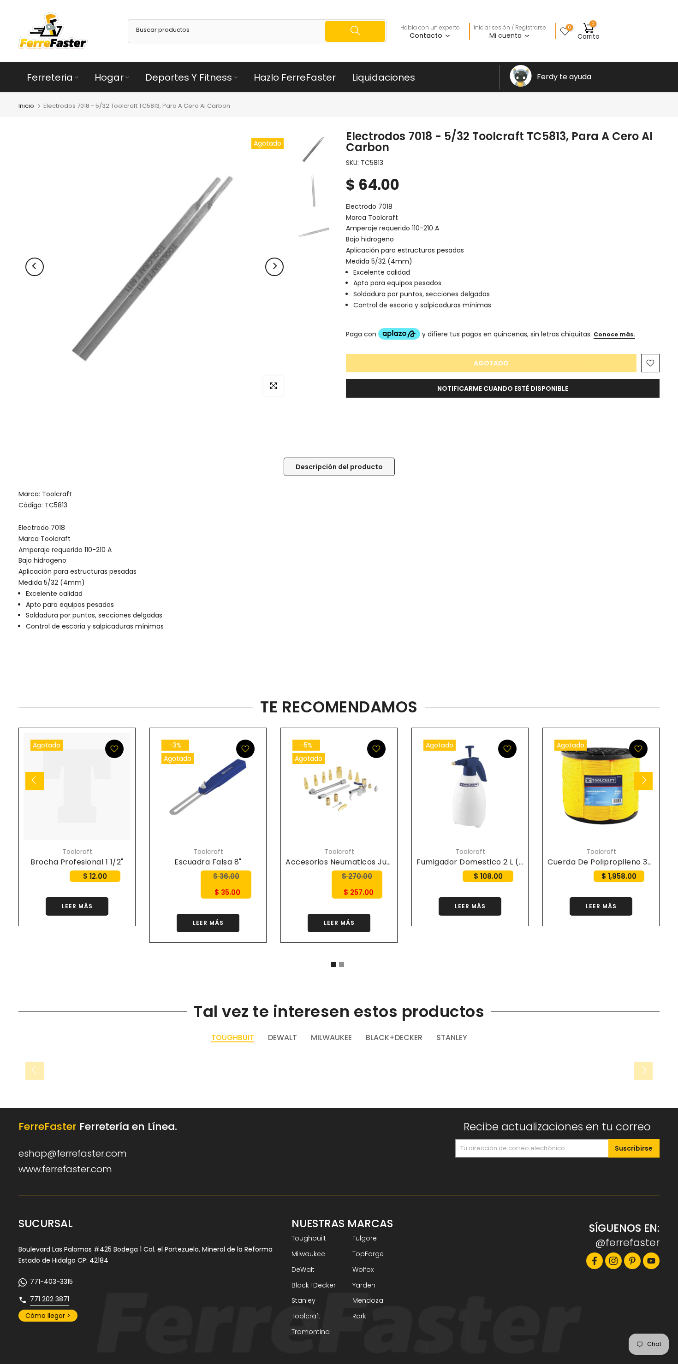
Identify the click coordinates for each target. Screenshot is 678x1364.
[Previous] (34, 267)
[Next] (274, 267)
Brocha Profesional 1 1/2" (77, 862)
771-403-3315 (51, 1281)
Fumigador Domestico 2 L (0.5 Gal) (482, 862)
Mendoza (367, 1300)
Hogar (109, 77)
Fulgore (364, 1238)
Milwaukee (308, 1253)
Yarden (363, 1285)
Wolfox (363, 1269)
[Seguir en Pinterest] (632, 1260)
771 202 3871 (49, 1299)
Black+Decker (313, 1285)
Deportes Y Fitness (188, 77)
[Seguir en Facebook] (594, 1260)
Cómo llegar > (48, 1315)
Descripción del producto (339, 466)
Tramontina (310, 1331)
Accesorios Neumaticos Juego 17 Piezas (361, 862)
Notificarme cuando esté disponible (502, 388)
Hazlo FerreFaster (295, 77)
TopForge (368, 1253)
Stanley (303, 1300)
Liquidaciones (383, 77)
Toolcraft (57, 494)
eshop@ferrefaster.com (72, 1153)
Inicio (26, 106)
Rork (359, 1316)
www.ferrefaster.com (65, 1169)
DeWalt (303, 1269)
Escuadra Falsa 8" (208, 862)
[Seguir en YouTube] (651, 1260)
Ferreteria (50, 77)
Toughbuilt (308, 1238)
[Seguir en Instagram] (613, 1260)
